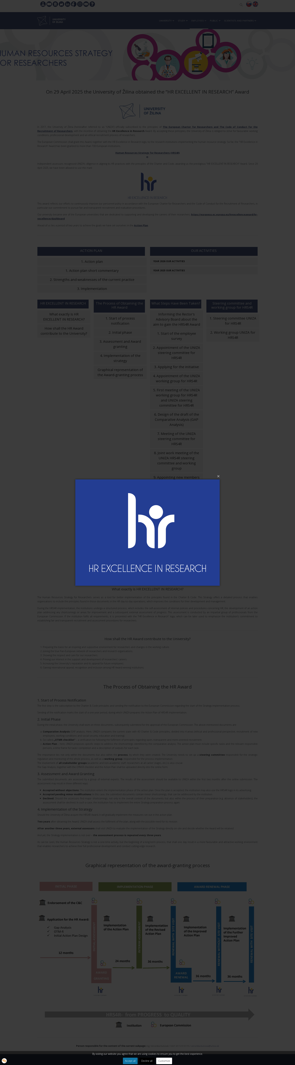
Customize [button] (164, 1060)
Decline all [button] (146, 1060)
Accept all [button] (130, 1060)
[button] (4, 1060)
